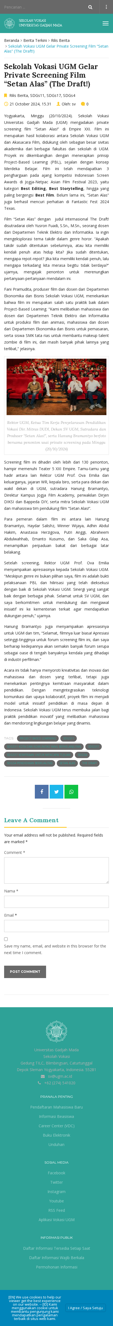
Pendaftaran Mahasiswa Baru (56, 1107)
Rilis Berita (60, 40)
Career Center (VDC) (57, 1125)
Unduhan (56, 1144)
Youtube (56, 1201)
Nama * (11, 891)
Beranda (11, 40)
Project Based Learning (38, 738)
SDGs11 (37, 95)
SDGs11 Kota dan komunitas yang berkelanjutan (44, 746)
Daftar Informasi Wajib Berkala (56, 1257)
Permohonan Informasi (56, 1267)
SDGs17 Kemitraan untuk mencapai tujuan (38, 755)
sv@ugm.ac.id (60, 1076)
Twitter (56, 1182)
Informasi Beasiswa (56, 1116)
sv (74, 104)
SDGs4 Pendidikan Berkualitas (29, 763)
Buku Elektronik (56, 1135)
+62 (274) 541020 (59, 1082)
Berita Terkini (35, 40)
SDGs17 (54, 95)
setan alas (67, 763)
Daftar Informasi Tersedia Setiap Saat (56, 1248)
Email (9, 915)
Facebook (56, 1172)
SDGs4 (69, 95)
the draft (89, 763)
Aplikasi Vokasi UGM (57, 1219)
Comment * (14, 852)
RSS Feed (56, 1210)
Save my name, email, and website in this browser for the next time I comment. (55, 949)
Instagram (56, 1191)
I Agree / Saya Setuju (85, 1307)
